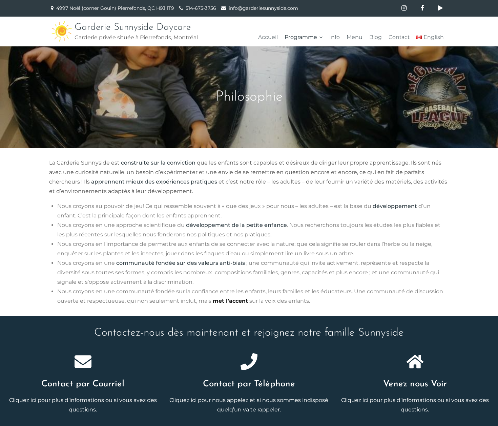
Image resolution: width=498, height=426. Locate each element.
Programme (301, 37)
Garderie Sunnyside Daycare (133, 27)
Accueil (268, 37)
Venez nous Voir (415, 384)
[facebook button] (422, 8)
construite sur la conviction (158, 162)
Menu (354, 37)
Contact (399, 37)
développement (395, 206)
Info (334, 37)
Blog (375, 37)
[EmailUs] (83, 361)
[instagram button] (404, 8)
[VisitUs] (415, 361)
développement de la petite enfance (236, 225)
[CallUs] (249, 361)
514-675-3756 (201, 8)
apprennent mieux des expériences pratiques (154, 181)
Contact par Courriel (82, 384)
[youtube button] (440, 8)
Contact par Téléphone (249, 384)
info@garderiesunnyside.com (263, 8)
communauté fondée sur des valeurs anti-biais (180, 263)
